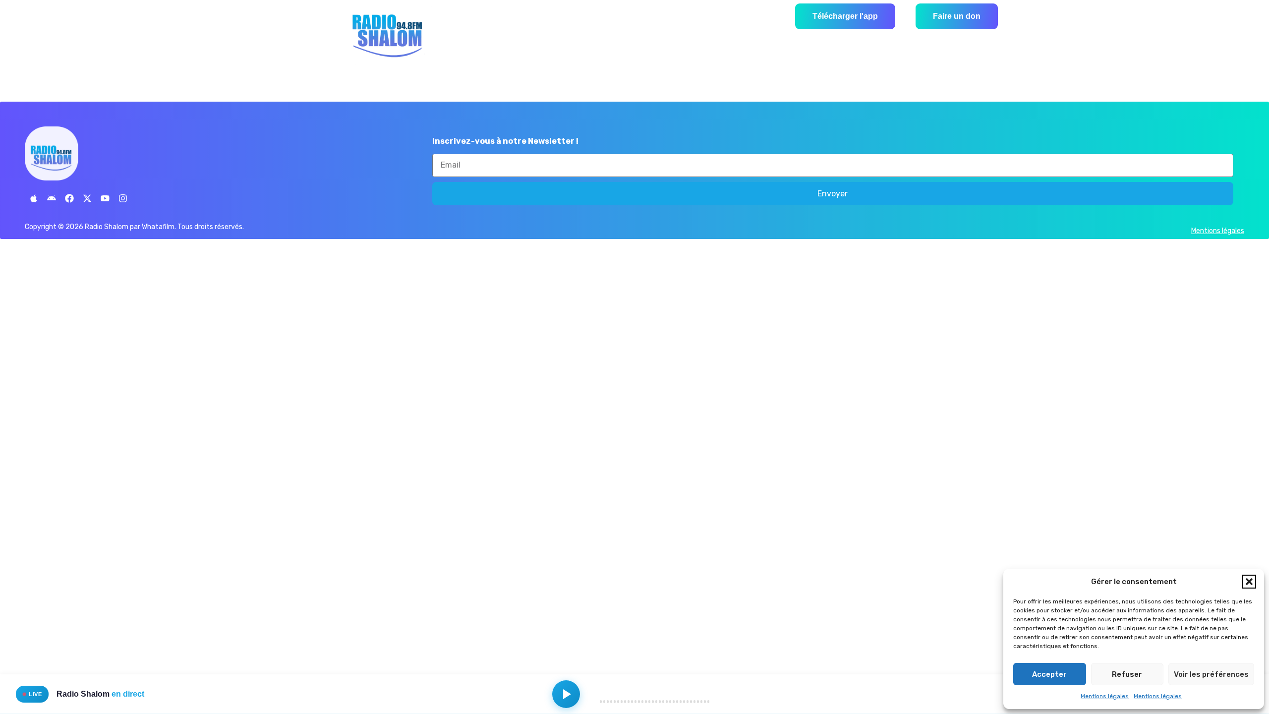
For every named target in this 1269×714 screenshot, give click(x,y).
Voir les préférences (1211, 674)
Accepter (1049, 674)
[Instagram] (123, 198)
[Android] (51, 198)
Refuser (1127, 674)
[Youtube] (105, 198)
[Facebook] (69, 198)
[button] (1249, 582)
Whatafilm (158, 227)
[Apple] (34, 198)
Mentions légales (1105, 696)
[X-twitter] (87, 198)
